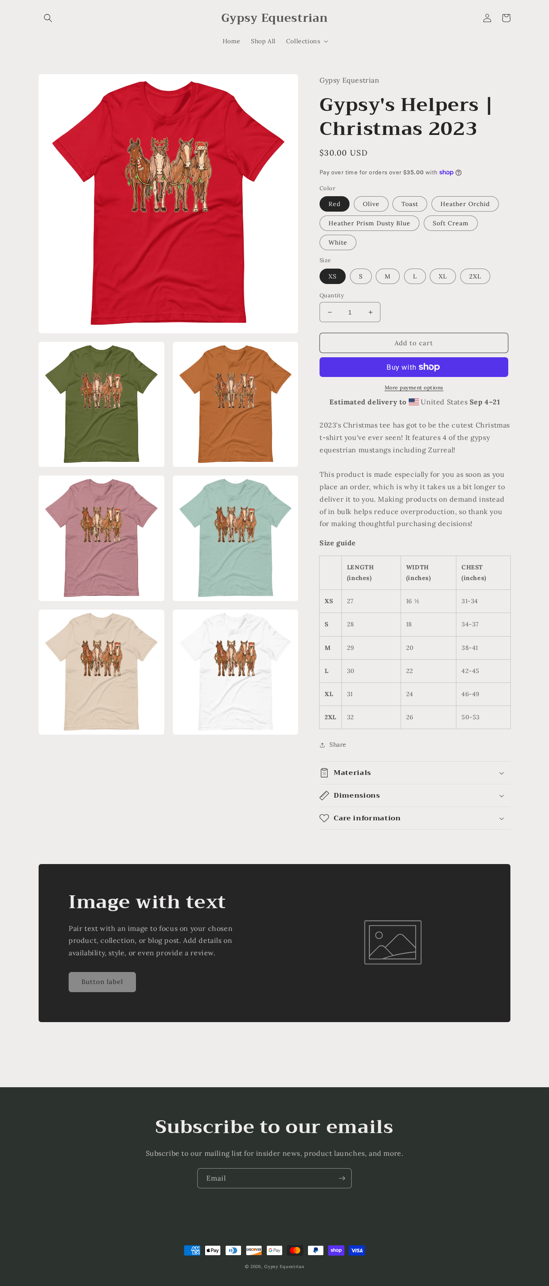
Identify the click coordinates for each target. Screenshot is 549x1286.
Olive (371, 204)
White (338, 242)
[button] (48, 18)
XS (333, 276)
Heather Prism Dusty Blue (369, 223)
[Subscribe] (341, 1178)
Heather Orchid (465, 204)
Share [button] (338, 744)
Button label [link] (102, 982)
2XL (475, 276)
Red (335, 204)
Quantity (332, 295)
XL (443, 276)
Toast (409, 204)
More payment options (414, 387)
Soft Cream (451, 223)
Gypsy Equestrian (284, 1266)
